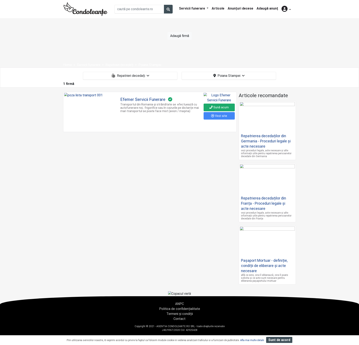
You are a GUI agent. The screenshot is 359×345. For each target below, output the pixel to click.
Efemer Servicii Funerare (142, 99)
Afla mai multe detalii (252, 340)
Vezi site (220, 116)
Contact (179, 319)
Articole (218, 8)
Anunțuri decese (240, 8)
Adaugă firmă (179, 36)
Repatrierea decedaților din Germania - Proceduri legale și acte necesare (266, 141)
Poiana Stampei (229, 76)
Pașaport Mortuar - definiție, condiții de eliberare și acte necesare (264, 265)
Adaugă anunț (267, 8)
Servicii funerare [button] (192, 8)
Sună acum (221, 107)
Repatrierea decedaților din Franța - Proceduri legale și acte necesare (263, 203)
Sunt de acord (279, 340)
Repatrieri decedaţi (131, 76)
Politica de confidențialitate (179, 309)
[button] (286, 9)
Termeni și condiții (179, 314)
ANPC (179, 304)
